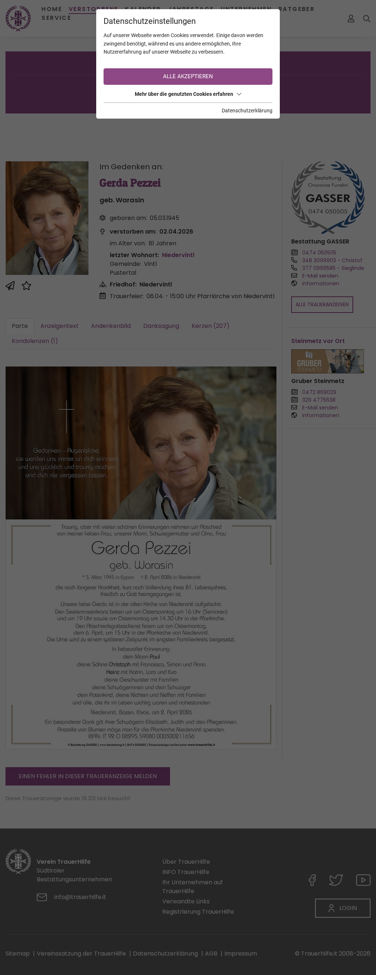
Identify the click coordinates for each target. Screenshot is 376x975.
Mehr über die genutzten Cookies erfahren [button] (184, 94)
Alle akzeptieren (188, 76)
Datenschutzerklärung (247, 110)
